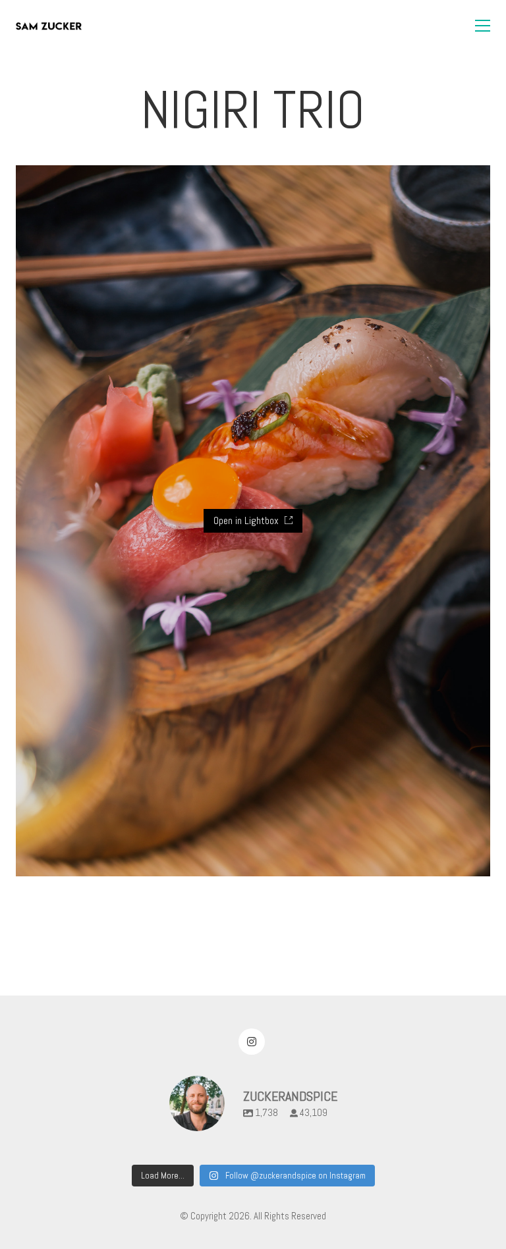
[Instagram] (252, 1041)
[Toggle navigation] (482, 25)
